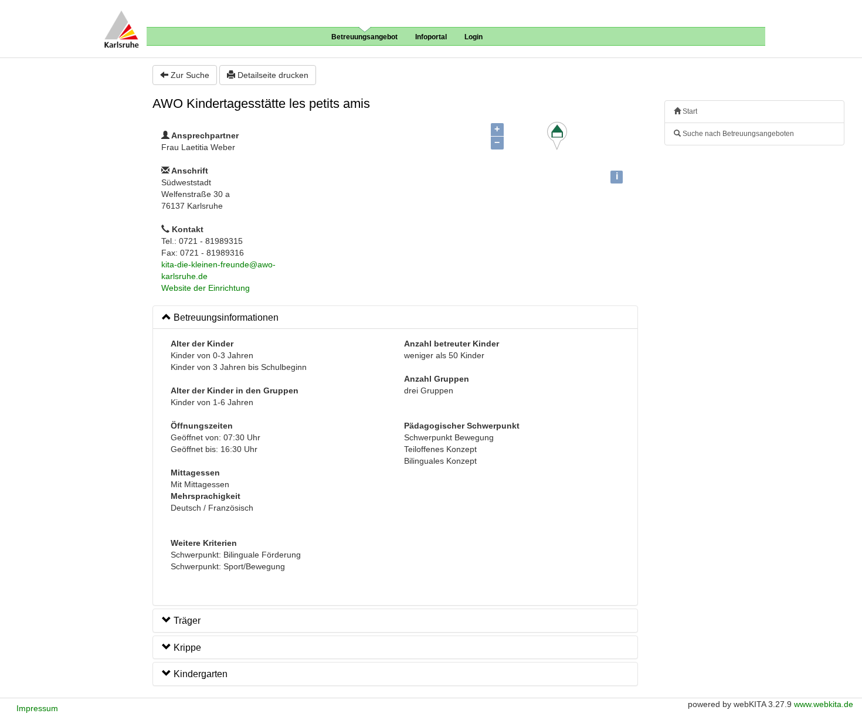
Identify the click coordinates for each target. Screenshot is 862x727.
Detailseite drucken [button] (271, 75)
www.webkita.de (823, 704)
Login (473, 37)
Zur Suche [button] (188, 75)
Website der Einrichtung (205, 288)
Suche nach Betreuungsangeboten (737, 134)
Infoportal (431, 37)
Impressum (37, 708)
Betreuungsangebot (364, 37)
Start (689, 111)
